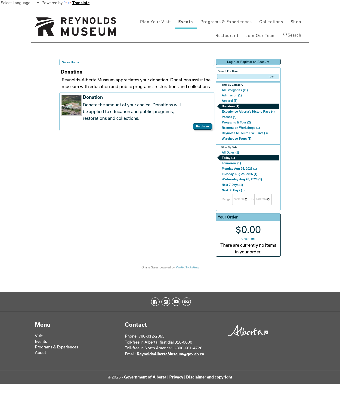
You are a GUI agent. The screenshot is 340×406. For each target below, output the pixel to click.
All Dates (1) (230, 152)
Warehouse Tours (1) (236, 138)
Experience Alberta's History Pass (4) (248, 111)
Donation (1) (230, 106)
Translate (81, 2)
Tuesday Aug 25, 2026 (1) (239, 174)
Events (185, 21)
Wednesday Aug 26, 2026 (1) (242, 179)
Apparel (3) (229, 100)
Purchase (202, 126)
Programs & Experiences (226, 21)
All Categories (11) (235, 90)
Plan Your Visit (155, 21)
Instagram (165, 301)
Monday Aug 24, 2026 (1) (239, 168)
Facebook (154, 301)
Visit (39, 336)
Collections (271, 21)
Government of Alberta (145, 377)
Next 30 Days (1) (233, 190)
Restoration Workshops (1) (241, 127)
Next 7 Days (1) (232, 185)
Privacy (176, 377)
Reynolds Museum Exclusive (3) (245, 133)
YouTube (175, 301)
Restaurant (227, 35)
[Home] (75, 28)
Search (294, 35)
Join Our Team (261, 35)
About (40, 352)
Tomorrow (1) (231, 163)
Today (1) (228, 158)
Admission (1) (232, 95)
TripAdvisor (185, 301)
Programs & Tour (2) (236, 122)
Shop (296, 21)
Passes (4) (229, 117)
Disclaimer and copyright (209, 377)
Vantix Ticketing (187, 267)
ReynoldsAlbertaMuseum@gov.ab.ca (170, 354)
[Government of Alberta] (246, 337)
